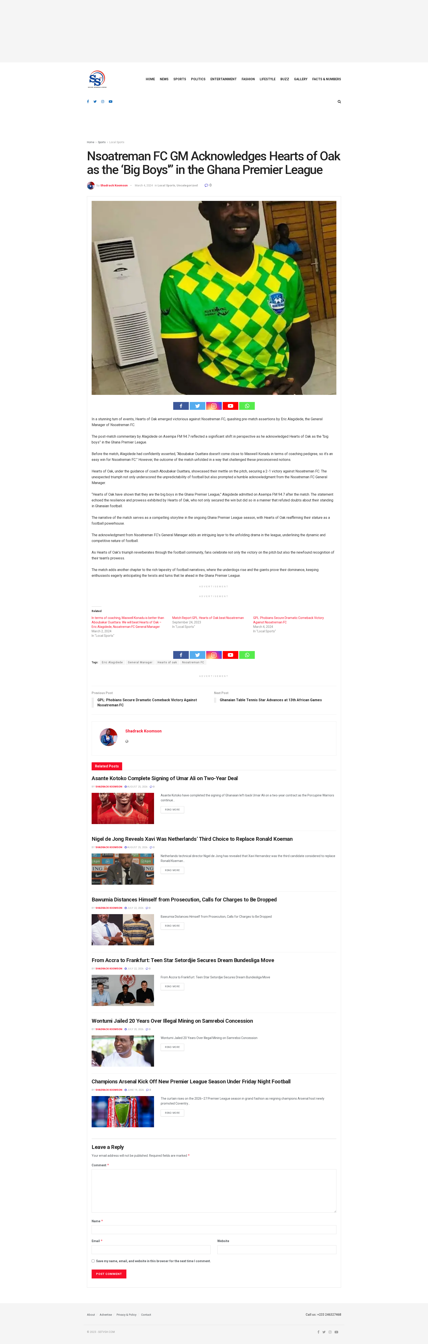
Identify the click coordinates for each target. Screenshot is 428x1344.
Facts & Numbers (326, 79)
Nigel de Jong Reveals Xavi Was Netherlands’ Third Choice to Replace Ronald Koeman (192, 839)
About (91, 1314)
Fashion (248, 79)
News (164, 79)
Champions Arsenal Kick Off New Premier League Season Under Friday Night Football (191, 1081)
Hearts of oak (167, 662)
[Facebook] (181, 406)
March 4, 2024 (144, 185)
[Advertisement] (214, 31)
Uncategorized (187, 185)
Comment (100, 1165)
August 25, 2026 (137, 786)
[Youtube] (230, 406)
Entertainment (223, 79)
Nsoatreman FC (193, 662)
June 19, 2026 (135, 1089)
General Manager (140, 662)
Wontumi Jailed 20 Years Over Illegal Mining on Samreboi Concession (172, 1021)
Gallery (300, 79)
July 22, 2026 (135, 908)
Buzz (284, 79)
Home (150, 79)
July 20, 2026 (135, 1029)
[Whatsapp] (247, 406)
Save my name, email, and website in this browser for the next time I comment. (153, 1261)
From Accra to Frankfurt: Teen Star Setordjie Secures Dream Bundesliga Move (183, 960)
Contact (146, 1314)
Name (97, 1221)
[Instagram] (214, 406)
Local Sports (116, 142)
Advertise (106, 1314)
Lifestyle (268, 79)
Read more (172, 809)
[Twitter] (197, 406)
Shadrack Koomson (114, 185)
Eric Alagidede (112, 662)
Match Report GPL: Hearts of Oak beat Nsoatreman (208, 618)
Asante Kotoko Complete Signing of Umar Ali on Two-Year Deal (165, 778)
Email (97, 1241)
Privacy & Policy (126, 1314)
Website (223, 1241)
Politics (198, 79)
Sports (179, 79)
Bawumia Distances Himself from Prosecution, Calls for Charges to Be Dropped (184, 900)
